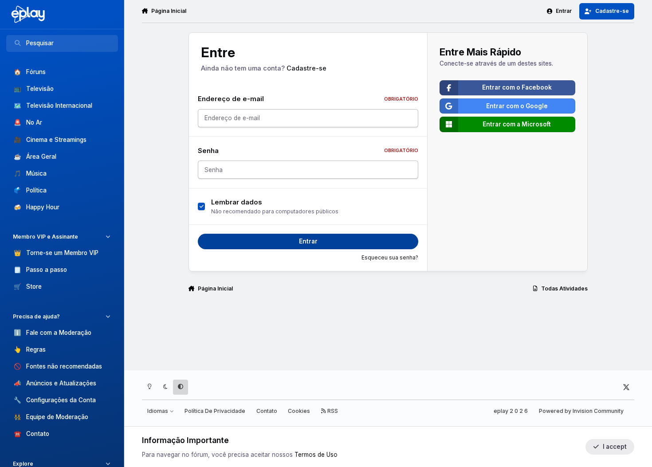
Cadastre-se (306, 68)
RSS (332, 411)
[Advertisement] (388, 335)
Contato (266, 411)
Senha (308, 151)
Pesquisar (40, 43)
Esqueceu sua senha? (389, 258)
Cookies (299, 411)
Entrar (308, 241)
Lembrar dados (236, 202)
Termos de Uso (316, 454)
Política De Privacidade (215, 411)
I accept (615, 446)
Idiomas (158, 411)
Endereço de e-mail (308, 99)
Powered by (581, 411)
